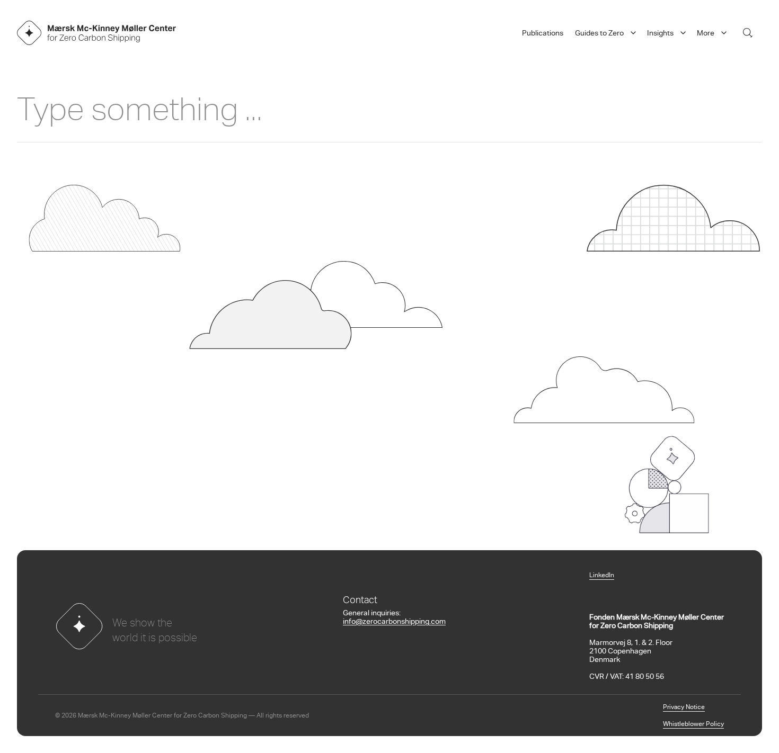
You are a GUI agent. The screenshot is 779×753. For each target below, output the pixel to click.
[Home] (96, 33)
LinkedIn (601, 575)
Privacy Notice (684, 707)
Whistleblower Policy (693, 724)
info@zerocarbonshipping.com (394, 622)
